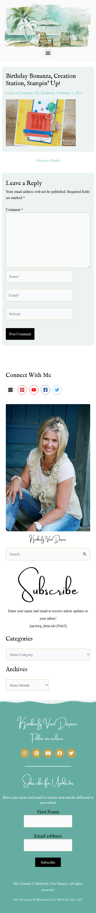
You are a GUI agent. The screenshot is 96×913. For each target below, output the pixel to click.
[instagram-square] (11, 390)
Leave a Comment (19, 92)
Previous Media (48, 160)
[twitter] (57, 390)
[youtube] (34, 390)
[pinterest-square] (22, 390)
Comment (14, 209)
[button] (48, 53)
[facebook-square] (46, 390)
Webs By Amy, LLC (70, 899)
